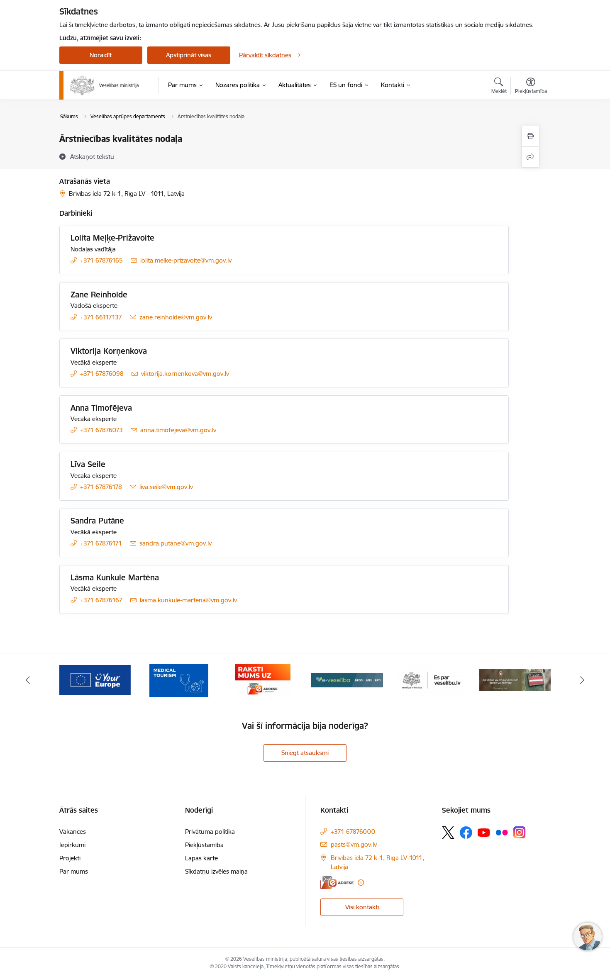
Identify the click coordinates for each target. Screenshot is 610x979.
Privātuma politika (210, 831)
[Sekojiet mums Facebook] (466, 832)
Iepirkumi (72, 845)
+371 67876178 (101, 487)
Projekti (70, 858)
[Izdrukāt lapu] (530, 136)
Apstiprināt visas (188, 55)
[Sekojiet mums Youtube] (484, 832)
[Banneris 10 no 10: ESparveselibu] (431, 680)
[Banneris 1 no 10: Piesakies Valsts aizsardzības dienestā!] (515, 680)
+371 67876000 (353, 831)
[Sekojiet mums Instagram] (519, 832)
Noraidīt (101, 55)
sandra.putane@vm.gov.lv (175, 543)
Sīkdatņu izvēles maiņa (216, 871)
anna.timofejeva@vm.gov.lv (178, 430)
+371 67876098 (102, 373)
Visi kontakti (362, 907)
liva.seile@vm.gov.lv (166, 487)
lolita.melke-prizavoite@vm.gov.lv (186, 260)
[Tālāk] (582, 680)
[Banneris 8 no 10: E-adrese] (262, 680)
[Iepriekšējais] (27, 680)
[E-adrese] (337, 882)
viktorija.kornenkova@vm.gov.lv (185, 373)
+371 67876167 (101, 600)
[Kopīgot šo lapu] (530, 157)
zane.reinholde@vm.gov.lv (175, 317)
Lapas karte (201, 858)
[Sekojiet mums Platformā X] (448, 832)
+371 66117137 (101, 317)
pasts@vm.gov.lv (354, 844)
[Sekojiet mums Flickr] (501, 832)
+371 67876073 (101, 430)
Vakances (72, 831)
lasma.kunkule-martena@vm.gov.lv (188, 600)
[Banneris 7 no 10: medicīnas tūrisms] (178, 680)
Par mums (73, 871)
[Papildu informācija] (361, 882)
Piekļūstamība (204, 845)
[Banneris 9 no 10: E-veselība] (347, 680)
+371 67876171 (101, 543)
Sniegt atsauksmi (305, 753)
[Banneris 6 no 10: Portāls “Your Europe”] (95, 680)
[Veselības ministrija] (104, 85)
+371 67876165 (101, 260)
